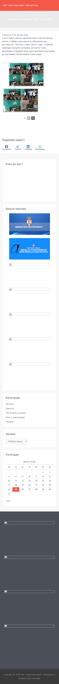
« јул (8, 501)
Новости (7, 35)
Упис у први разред (15, 417)
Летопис (10, 404)
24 (9, 489)
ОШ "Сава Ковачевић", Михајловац (20, 5)
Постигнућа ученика (15, 413)
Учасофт (36, 678)
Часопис (10, 421)
